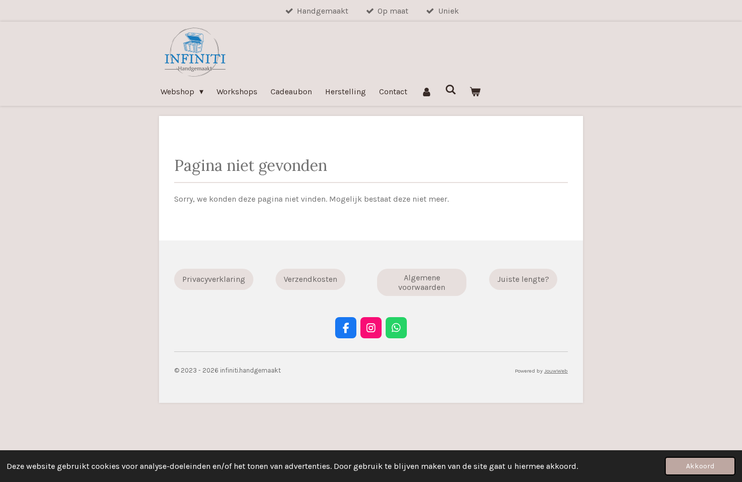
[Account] (426, 91)
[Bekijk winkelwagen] (475, 91)
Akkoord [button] (700, 466)
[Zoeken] (451, 89)
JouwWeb (556, 371)
